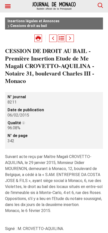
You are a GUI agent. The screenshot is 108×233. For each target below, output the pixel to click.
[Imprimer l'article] (38, 38)
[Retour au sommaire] (61, 38)
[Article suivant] (70, 38)
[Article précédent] (53, 38)
